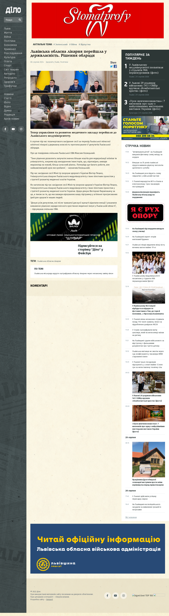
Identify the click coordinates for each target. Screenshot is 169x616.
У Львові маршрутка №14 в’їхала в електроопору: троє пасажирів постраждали (147, 184)
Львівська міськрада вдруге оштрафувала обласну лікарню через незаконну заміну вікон (73, 273)
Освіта (8, 61)
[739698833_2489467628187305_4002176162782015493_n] (98, 37)
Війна (7, 36)
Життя (8, 32)
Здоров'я (49, 62)
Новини (9, 94)
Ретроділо (10, 77)
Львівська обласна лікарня (49, 261)
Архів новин (11, 118)
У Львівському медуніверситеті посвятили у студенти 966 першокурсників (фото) (146, 69)
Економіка (10, 45)
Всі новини (131, 517)
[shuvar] (74, 240)
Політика (9, 41)
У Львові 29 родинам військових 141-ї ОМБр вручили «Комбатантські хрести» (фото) (144, 87)
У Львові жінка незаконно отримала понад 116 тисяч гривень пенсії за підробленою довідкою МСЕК (148, 322)
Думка (7, 110)
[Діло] (13, 10)
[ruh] (145, 222)
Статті (7, 98)
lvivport (49, 599)
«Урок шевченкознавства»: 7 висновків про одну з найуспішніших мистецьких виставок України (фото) (147, 105)
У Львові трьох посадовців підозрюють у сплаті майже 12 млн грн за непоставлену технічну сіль (147, 364)
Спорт (7, 65)
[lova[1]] (97, 573)
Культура (9, 57)
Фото (7, 102)
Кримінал (10, 49)
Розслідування (13, 53)
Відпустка (85, 44)
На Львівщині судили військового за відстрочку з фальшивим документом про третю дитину (148, 343)
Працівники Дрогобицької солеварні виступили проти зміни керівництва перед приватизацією (148, 482)
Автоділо (9, 73)
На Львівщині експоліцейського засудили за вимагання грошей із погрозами (146, 507)
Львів (7, 28)
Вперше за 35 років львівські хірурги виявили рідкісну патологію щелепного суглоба (147, 165)
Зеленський (61, 44)
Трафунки (10, 86)
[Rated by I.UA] (159, 595)
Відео (7, 106)
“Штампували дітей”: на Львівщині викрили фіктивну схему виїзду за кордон (147, 154)
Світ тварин (11, 69)
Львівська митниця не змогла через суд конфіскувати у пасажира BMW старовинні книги (148, 354)
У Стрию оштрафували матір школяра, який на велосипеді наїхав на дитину (148, 332)
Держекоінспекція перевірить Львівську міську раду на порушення (146, 195)
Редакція (9, 114)
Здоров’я (9, 82)
